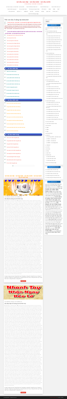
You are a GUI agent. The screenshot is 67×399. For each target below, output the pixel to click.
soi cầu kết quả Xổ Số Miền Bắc (53, 225)
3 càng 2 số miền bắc (18, 201)
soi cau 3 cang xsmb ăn (24, 252)
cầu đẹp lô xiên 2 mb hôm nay (53, 70)
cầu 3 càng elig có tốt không (26, 215)
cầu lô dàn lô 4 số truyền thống (30, 337)
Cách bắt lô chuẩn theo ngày (54, 192)
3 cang (30, 200)
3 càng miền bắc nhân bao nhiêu (28, 211)
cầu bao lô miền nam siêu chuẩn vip (14, 113)
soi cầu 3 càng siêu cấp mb (12, 87)
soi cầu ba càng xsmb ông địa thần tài (16, 272)
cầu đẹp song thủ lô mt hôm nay (53, 102)
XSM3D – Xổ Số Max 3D (51, 140)
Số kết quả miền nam (51, 160)
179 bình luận (14, 200)
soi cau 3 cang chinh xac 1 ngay (26, 235)
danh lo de (16, 228)
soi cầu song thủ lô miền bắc (12, 40)
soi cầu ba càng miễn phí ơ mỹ (36, 259)
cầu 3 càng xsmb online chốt (36, 227)
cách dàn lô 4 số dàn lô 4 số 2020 (23, 309)
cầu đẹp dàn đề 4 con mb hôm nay (54, 54)
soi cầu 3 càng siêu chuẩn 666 (12, 241)
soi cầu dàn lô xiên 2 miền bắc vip (13, 77)
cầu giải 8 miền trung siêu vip (12, 143)
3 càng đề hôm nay (10, 205)
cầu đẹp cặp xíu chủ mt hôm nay (53, 111)
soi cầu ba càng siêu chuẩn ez (14, 264)
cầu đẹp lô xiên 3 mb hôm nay (53, 72)
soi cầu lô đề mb (11, 385)
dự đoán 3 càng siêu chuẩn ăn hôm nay (17, 231)
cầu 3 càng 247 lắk (36, 212)
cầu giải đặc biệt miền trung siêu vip (14, 140)
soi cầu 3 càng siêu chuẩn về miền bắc (19, 243)
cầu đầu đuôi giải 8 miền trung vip (13, 156)
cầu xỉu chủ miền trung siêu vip (13, 137)
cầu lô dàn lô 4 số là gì (22, 335)
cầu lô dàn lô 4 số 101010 (8, 331)
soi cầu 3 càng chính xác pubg (22, 237)
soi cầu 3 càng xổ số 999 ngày (13, 249)
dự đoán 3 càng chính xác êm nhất (29, 229)
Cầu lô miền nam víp (56, 6)
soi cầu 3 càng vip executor (32, 247)
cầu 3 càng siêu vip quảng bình (34, 221)
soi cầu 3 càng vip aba (12, 247)
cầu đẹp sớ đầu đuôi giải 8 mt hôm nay (54, 119)
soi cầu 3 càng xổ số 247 (23, 248)
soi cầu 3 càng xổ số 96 (32, 248)
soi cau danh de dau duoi (37, 272)
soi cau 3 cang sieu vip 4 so (9, 244)
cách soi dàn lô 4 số (19, 310)
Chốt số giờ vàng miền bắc (55, 188)
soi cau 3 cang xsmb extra (20, 253)
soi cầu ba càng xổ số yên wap (31, 269)
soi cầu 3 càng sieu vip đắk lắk (31, 244)
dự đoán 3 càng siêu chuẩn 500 (28, 341)
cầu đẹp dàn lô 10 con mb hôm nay (54, 62)
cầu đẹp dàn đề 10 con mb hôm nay (54, 60)
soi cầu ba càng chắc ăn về (14, 257)
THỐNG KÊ (26, 11)
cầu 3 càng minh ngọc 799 (17, 217)
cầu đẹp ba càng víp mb (8, 228)
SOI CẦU (31, 11)
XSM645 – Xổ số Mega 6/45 (52, 142)
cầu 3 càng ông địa (38, 217)
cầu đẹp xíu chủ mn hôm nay (53, 86)
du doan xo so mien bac (53, 203)
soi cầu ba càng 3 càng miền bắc (29, 256)
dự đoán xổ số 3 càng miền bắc (21, 233)
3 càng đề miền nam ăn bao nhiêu (26, 205)
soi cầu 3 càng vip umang (13, 248)
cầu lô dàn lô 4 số (38, 330)
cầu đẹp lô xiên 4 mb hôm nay (53, 74)
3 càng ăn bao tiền (38, 201)
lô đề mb (29, 345)
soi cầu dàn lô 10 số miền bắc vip (13, 93)
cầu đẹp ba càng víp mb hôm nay (13, 198)
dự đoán (47, 205)
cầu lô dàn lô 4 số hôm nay (15, 334)
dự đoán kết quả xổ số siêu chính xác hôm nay (53, 206)
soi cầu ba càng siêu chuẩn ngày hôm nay (27, 264)
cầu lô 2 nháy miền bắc (26, 330)
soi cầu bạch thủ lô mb (11, 37)
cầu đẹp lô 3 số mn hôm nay (52, 96)
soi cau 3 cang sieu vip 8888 (20, 244)
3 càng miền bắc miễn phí (17, 211)
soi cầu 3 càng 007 (37, 233)
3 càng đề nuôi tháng (36, 205)
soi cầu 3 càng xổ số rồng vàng (11, 251)
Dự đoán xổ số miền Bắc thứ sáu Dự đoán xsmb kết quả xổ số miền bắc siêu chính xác (53, 214)
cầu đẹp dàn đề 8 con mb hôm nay (54, 58)
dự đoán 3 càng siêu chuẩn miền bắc (31, 231)
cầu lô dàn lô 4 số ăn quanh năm (28, 331)
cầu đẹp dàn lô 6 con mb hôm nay (54, 66)
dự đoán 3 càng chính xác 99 (28, 339)
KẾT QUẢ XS (44, 9)
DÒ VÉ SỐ (37, 11)
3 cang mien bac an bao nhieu (25, 209)
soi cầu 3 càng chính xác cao (24, 236)
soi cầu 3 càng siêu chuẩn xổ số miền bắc (33, 243)
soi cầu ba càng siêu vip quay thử (31, 265)
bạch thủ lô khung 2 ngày (33, 13)
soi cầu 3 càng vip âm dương (21, 247)
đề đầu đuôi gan (30, 233)
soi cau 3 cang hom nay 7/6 (19, 239)
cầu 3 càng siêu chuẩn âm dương (19, 219)
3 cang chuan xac (30, 203)
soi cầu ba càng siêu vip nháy (19, 265)
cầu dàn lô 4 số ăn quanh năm (19, 329)
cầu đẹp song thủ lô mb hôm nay (53, 37)
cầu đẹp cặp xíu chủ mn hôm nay (53, 92)
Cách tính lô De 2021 (57, 194)
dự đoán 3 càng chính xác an (17, 229)
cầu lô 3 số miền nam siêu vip (12, 130)
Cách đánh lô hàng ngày (49, 197)
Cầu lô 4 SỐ (32, 330)
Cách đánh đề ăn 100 (53, 202)
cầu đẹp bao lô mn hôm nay (52, 90)
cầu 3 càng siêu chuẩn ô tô (29, 220)
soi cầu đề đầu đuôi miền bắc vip (13, 96)
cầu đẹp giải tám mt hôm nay (53, 115)
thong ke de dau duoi (18, 273)
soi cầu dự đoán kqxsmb (53, 225)
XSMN (54, 9)
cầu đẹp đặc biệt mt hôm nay (53, 113)
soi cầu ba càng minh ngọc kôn (12, 261)
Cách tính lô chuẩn (48, 194)
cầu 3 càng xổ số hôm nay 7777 (14, 224)
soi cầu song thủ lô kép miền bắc (13, 46)
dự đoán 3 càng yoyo (12, 233)
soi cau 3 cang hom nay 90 (29, 239)
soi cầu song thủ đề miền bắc (13, 51)
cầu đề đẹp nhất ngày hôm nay (30, 329)
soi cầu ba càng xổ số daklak (33, 268)
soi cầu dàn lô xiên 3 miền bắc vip (13, 80)
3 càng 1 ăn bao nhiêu (36, 200)
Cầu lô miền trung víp (12, 9)
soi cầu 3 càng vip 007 (24, 245)
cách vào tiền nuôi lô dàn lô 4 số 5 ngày (18, 311)
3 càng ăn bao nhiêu (30, 201)
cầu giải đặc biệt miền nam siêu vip (13, 106)
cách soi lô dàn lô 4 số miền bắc (29, 310)
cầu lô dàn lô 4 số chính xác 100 (16, 333)
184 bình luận (14, 305)
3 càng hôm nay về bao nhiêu (35, 207)
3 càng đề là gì (16, 205)
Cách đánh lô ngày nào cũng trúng (53, 197)
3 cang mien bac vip (12, 212)
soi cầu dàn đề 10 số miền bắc (13, 62)
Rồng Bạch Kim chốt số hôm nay (52, 222)
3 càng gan (21, 207)
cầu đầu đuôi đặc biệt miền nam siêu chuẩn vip (16, 127)
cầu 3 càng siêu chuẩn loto (19, 220)
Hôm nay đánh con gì (52, 216)
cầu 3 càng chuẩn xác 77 (16, 215)
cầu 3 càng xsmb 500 (20, 227)
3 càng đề (12, 204)
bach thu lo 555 (48, 184)
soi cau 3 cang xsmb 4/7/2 (15, 252)
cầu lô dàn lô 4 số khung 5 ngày (12, 335)
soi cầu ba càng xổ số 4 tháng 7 (15, 267)
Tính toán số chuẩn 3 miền (34, 9)
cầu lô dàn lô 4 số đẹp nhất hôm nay (29, 333)
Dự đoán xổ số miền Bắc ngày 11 (52, 211)
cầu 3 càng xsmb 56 (27, 227)
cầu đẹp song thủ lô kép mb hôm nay (54, 39)
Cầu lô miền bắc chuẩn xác (31, 6)
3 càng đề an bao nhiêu (28, 204)
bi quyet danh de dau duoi (21, 212)
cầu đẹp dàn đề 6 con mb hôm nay (54, 56)
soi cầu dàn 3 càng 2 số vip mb (13, 90)
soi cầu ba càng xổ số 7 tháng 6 (27, 267)
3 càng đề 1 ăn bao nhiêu (19, 204)
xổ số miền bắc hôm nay (52, 233)
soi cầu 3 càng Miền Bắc (27, 240)
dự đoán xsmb (53, 208)
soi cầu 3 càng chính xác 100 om (13, 236)
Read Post (23, 392)
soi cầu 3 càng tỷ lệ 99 (16, 245)
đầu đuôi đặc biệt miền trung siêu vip (14, 159)
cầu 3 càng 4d (13, 213)
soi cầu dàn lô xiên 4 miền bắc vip (13, 84)
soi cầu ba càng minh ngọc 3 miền (10, 260)
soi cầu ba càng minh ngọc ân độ (23, 260)
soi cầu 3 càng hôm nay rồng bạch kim (15, 240)
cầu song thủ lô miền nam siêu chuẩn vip (15, 120)
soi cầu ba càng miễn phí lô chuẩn (24, 259)
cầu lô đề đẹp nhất (15, 338)
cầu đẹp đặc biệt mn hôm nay (53, 81)
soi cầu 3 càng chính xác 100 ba (35, 346)
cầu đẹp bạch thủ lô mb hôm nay (53, 47)
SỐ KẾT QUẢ (55, 11)
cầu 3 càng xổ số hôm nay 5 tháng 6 (28, 223)
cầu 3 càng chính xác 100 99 (32, 213)
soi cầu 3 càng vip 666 (32, 245)
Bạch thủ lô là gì (9, 306)
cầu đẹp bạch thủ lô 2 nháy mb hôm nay (15, 35)
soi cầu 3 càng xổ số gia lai (24, 249)
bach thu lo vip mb (15, 306)
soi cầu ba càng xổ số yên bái (20, 269)
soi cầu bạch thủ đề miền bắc (13, 48)
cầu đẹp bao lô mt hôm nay (52, 109)
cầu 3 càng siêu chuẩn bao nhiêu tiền (32, 219)
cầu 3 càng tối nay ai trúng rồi (16, 223)
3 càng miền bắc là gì (8, 211)
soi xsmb (54, 231)
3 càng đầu (8, 204)
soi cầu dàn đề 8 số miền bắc (12, 59)
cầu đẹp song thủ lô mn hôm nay (53, 88)
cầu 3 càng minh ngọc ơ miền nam (28, 217)
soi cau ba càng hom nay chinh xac (25, 257)
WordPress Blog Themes (54, 397)
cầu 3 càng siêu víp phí (24, 221)
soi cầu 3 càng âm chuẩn (15, 235)
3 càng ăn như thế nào (8, 203)
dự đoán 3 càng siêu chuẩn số (30, 342)
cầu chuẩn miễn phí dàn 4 (9, 329)
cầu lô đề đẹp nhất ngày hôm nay (25, 338)
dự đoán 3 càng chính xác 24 (32, 228)
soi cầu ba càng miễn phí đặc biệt (12, 259)
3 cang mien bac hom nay (36, 209)
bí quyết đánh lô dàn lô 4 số (37, 308)
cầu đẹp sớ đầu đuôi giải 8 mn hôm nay (55, 98)
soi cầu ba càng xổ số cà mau (22, 268)
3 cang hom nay (27, 207)
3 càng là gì (10, 208)
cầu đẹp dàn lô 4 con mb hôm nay (54, 64)
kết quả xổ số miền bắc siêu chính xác (53, 217)
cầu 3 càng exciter (35, 215)
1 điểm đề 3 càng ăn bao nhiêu (23, 200)
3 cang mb (19, 208)
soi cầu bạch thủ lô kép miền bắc (13, 43)
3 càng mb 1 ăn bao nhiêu (25, 208)
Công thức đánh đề (52, 202)
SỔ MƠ (42, 11)
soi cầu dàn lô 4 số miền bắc (12, 65)
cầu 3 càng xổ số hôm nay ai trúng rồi (27, 224)
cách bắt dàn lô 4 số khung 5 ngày (10, 309)
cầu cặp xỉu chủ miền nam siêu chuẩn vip (15, 117)
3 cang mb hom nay (34, 208)
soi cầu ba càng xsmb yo (27, 272)
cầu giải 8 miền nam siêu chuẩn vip (13, 110)
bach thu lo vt (36, 306)
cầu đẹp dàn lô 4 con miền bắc (15, 330)
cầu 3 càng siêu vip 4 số (15, 221)
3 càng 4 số (24, 201)
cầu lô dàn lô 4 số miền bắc (32, 335)
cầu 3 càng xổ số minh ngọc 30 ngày (18, 225)
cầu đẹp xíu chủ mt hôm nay (52, 104)
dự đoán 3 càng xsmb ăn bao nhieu (18, 232)
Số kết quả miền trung (51, 158)
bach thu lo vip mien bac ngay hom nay (26, 306)
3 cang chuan (15, 203)
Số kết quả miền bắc (51, 156)
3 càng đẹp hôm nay (15, 207)
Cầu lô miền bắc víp (44, 6)
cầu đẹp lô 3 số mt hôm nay (52, 117)
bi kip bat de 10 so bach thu (15, 308)
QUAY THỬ (48, 11)
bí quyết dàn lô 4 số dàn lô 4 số (25, 308)
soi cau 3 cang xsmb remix (15, 255)
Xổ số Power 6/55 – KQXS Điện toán (54, 136)
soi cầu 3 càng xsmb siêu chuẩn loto (26, 255)
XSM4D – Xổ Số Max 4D (51, 138)
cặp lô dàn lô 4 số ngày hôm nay (17, 313)
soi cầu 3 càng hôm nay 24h (33, 237)
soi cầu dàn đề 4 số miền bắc (12, 54)
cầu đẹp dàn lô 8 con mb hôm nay (54, 68)
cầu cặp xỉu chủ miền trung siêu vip (14, 150)
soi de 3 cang (6, 273)
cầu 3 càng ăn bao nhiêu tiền (21, 213)
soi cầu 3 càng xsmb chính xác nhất (35, 252)
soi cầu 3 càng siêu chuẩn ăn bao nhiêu (25, 241)
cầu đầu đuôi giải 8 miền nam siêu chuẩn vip (15, 123)
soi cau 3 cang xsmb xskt (10, 256)
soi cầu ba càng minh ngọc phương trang (25, 261)
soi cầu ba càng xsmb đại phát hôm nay (28, 271)
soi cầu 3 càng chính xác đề (35, 236)
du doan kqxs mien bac (22, 228)
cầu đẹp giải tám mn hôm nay (53, 94)
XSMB (50, 9)
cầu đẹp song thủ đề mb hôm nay (53, 35)
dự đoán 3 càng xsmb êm (30, 232)
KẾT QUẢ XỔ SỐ (12, 11)
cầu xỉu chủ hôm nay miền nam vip (13, 103)
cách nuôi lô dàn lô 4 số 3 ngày (10, 310)
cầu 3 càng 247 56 (29, 212)
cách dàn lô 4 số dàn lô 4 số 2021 (36, 309)
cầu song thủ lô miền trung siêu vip (14, 153)
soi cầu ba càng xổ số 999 (12, 268)
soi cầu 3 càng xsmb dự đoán (9, 253)
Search (47, 21)
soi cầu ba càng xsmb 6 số (16, 271)
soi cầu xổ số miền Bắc (52, 230)
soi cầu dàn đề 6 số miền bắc (12, 56)
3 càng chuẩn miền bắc (22, 203)
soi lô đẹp (11, 273)
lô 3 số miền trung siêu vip (12, 163)
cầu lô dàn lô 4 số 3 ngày (17, 331)
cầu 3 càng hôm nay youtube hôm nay (19, 216)
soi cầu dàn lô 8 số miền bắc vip (13, 74)
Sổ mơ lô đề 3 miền (23, 9)
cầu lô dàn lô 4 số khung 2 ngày (26, 334)
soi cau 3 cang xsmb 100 (33, 251)
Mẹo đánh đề (52, 219)
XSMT (58, 9)
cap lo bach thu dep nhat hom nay (32, 311)
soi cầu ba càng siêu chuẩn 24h (26, 263)
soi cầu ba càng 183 (18, 256)
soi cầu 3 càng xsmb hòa (29, 253)
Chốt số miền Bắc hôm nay (52, 190)
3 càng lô (14, 208)
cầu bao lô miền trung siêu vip (13, 147)
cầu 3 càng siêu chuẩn (8, 219)
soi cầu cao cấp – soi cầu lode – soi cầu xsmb (34, 2)
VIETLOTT (19, 11)
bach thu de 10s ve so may (32, 305)
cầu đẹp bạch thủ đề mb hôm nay (53, 43)
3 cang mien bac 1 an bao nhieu (14, 209)
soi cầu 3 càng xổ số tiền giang (23, 251)
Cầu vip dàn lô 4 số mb (35, 338)
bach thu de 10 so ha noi (22, 305)
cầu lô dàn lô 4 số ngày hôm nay (19, 337)
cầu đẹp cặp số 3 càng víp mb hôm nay (15, 303)
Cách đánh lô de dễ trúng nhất (52, 195)
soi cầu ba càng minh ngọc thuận (14, 263)
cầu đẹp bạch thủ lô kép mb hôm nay (54, 45)
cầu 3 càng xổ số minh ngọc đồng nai (32, 225)
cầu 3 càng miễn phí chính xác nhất (33, 216)
